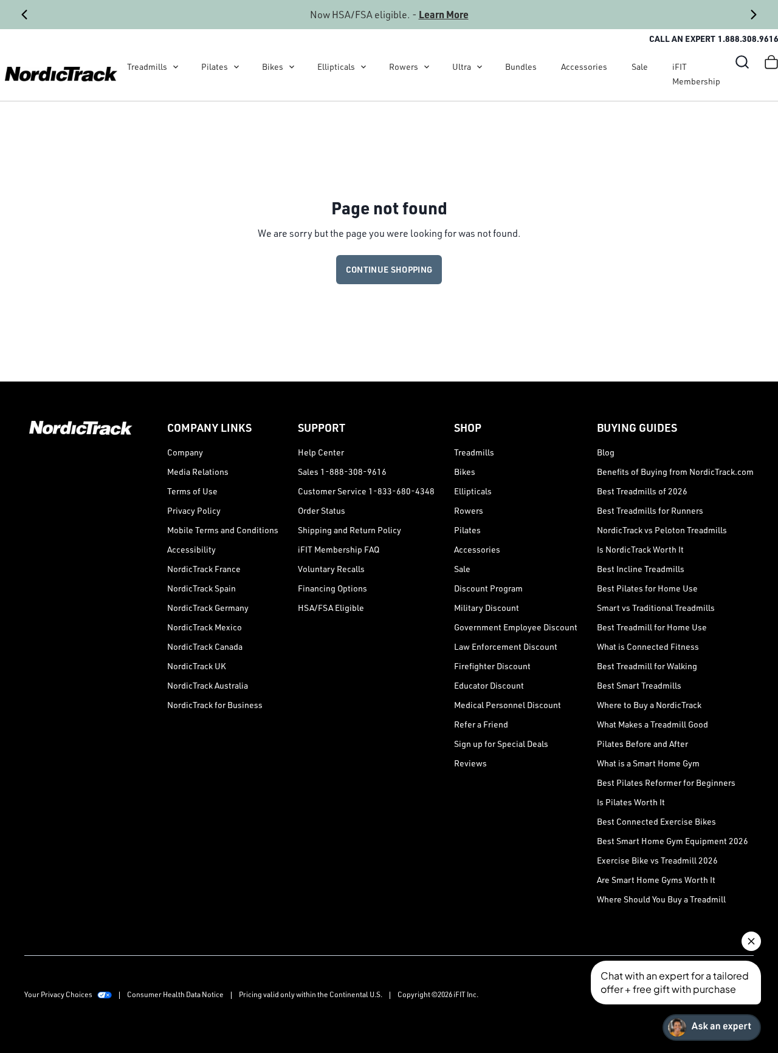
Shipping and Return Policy (349, 530)
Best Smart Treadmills (639, 685)
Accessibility (191, 549)
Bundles (521, 66)
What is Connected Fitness (648, 646)
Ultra (461, 66)
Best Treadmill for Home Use (652, 627)
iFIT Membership (696, 73)
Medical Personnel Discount (507, 705)
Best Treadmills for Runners (650, 510)
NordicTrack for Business (215, 705)
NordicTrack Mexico (204, 627)
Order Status (321, 510)
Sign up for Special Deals (501, 743)
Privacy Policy (194, 510)
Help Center (321, 452)
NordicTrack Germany (208, 607)
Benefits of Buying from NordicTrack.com (675, 471)
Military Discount (486, 607)
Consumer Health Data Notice (175, 994)
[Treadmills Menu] (175, 67)
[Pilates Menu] (236, 67)
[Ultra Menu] (479, 67)
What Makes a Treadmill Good (652, 724)
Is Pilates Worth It (631, 802)
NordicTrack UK (196, 666)
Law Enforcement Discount (505, 646)
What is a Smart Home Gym (648, 763)
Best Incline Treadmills (640, 569)
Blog (605, 452)
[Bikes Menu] (292, 67)
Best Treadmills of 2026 (642, 491)
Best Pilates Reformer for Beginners (666, 782)
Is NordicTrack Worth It (640, 549)
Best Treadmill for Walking (647, 666)
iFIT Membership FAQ (338, 549)
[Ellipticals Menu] (363, 67)
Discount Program (488, 588)
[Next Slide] (753, 14)
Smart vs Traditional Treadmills (656, 607)
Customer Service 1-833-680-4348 (366, 491)
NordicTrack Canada (205, 646)
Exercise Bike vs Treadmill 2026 (657, 860)
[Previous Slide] (24, 14)
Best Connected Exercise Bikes (656, 821)
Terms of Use (192, 491)
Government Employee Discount (515, 627)
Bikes (272, 66)
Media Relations (198, 471)
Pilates (214, 66)
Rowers (403, 66)
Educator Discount (489, 685)
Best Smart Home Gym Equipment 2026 (672, 841)
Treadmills (147, 66)
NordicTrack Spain (201, 588)
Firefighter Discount (492, 666)
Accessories (584, 66)
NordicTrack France (204, 569)
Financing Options (332, 588)
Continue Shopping (389, 269)
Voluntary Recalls (331, 569)
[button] (742, 62)
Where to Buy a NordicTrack (649, 705)
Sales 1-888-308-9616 (342, 471)
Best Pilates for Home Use (647, 588)
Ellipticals (336, 66)
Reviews (470, 763)
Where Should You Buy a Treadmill (661, 899)
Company (185, 452)
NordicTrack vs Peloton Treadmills (662, 530)
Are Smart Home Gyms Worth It (656, 879)
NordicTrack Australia (207, 685)
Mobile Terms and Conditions (222, 530)
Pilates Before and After (642, 743)
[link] (61, 74)
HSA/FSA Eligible (331, 607)
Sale (640, 66)
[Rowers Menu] (426, 67)
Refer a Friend (481, 724)
